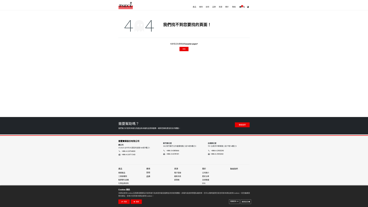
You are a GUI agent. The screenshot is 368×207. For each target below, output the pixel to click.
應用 (148, 169)
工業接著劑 (122, 176)
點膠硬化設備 (123, 180)
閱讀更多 (233, 201)
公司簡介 (205, 173)
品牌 (148, 176)
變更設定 (245, 202)
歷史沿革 (205, 176)
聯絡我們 (242, 125)
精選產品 (121, 173)
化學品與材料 (123, 183)
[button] (244, 7)
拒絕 (137, 202)
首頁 (184, 49)
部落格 (176, 180)
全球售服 (205, 180)
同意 (125, 202)
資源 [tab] (176, 169)
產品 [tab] (120, 169)
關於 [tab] (204, 169)
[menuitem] (214, 7)
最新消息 (177, 176)
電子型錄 (177, 173)
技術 (148, 172)
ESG (203, 183)
